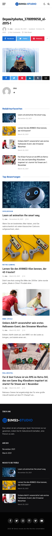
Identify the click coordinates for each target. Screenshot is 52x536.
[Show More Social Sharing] (47, 38)
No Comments (15, 32)
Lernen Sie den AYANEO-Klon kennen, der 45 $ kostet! (32, 129)
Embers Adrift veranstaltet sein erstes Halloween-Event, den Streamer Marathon (33, 143)
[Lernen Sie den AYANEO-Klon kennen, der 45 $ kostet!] (9, 131)
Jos (11, 29)
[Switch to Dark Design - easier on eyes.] (44, 4)
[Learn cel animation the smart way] (9, 117)
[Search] (48, 4)
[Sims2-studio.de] (26, 4)
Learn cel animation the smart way (32, 114)
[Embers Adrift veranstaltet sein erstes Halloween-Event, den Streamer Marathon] (9, 144)
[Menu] (4, 4)
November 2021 (8, 449)
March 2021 (6, 453)
